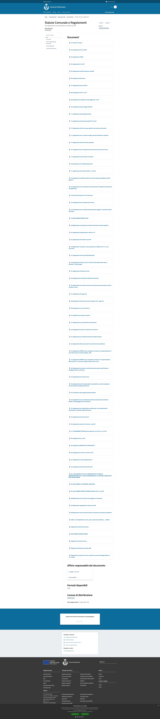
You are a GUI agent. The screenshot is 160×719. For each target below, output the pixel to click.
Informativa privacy (84, 696)
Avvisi (100, 678)
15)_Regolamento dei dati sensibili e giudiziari (82, 142)
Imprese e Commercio (66, 681)
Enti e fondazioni (46, 681)
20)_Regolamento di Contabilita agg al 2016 (82, 164)
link (92, 711)
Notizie (100, 674)
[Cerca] (115, 6)
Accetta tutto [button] (75, 714)
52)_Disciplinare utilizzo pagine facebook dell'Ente (83, 392)
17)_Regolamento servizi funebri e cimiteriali (82, 157)
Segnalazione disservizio (67, 696)
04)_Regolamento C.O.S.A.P (78, 64)
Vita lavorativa (65, 678)
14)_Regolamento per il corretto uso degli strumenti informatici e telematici (89, 135)
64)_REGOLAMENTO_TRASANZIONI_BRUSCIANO (83, 484)
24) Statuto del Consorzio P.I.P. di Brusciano (82, 195)
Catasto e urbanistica (66, 683)
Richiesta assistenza (66, 701)
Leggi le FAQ (64, 698)
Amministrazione (52, 17)
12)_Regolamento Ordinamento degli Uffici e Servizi (83, 121)
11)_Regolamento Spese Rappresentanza (81, 114)
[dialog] (80, 711)
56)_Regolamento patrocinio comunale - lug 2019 (83, 424)
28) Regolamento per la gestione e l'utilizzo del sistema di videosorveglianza (89, 225)
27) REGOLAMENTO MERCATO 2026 (79, 218)
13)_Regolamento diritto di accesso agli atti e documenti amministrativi (88, 128)
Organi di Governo (47, 674)
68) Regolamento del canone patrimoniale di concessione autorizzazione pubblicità (91, 512)
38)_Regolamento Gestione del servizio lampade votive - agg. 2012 (87, 301)
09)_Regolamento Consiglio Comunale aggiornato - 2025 (85, 100)
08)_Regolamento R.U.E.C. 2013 (79, 92)
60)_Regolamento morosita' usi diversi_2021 (82, 452)
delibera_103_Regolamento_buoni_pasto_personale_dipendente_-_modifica (90, 520)
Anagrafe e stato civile (66, 674)
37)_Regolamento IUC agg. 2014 (79, 294)
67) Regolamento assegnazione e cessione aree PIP (83, 505)
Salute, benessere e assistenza (86, 683)
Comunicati (101, 676)
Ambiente (82, 681)
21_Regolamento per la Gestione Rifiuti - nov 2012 (83, 171)
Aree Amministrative (47, 676)
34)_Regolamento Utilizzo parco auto (80, 271)
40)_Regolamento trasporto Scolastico (80, 315)
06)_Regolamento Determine (78, 78)
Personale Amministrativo (48, 685)
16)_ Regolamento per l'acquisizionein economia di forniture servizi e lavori (89, 149)
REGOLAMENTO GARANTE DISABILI (79, 534)
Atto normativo (70, 17)
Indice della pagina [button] (49, 35)
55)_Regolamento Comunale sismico (80, 417)
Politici (44, 683)
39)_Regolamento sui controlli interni (80, 308)
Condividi (101, 23)
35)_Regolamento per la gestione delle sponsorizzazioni (85, 278)
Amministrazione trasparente (86, 694)
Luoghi (100, 685)
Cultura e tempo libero (66, 676)
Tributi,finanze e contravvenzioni (87, 678)
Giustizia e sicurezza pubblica (86, 676)
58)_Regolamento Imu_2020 (78, 438)
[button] (80, 717)
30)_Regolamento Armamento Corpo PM (81, 239)
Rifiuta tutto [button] (85, 714)
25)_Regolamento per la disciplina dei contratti (82, 202)
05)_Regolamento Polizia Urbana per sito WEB (82, 71)
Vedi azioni (107, 23)
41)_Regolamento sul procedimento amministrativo (84, 322)
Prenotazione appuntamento (68, 694)
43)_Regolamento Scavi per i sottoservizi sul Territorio (84, 329)
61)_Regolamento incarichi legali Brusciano (81, 460)
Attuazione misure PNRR (67, 703)
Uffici (44, 678)
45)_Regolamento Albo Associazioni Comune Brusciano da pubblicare (88, 344)
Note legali (82, 698)
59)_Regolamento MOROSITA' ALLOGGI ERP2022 (83, 445)
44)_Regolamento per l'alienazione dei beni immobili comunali (86, 337)
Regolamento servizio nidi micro (79, 541)
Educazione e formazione (85, 674)
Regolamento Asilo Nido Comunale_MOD (81, 548)
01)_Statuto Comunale (76, 43)
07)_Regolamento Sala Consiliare (79, 85)
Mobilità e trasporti (66, 685)
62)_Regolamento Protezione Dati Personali (82, 467)
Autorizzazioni (83, 685)
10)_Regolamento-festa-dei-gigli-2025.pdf (81, 107)
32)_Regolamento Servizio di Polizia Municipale (82, 255)
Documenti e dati (61, 17)
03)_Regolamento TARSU (77, 57)
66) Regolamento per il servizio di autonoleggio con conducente (86, 498)
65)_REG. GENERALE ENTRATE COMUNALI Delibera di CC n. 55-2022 (87, 491)
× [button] (158, 705)
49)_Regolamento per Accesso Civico (80, 377)
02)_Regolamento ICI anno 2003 (79, 50)
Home (46, 17)
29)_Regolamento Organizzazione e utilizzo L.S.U (83, 232)
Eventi (100, 687)
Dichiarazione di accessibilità (86, 701)
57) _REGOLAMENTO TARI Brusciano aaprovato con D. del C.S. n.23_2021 (89, 431)
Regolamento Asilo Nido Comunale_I (80, 527)
